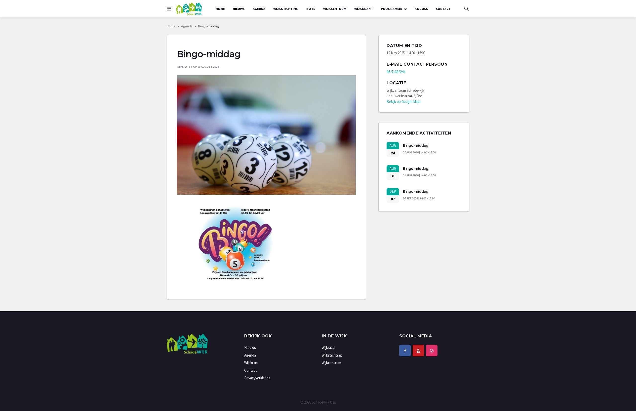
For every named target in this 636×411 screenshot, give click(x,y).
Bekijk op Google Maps (404, 101)
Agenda (259, 8)
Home (220, 8)
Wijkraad (328, 347)
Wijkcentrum (334, 8)
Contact (443, 8)
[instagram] (431, 350)
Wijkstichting (285, 8)
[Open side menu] (169, 8)
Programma (392, 8)
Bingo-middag (415, 145)
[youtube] (418, 350)
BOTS (310, 8)
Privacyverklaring (257, 377)
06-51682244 (396, 71)
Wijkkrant (363, 8)
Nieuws (239, 8)
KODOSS (421, 8)
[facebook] (405, 350)
